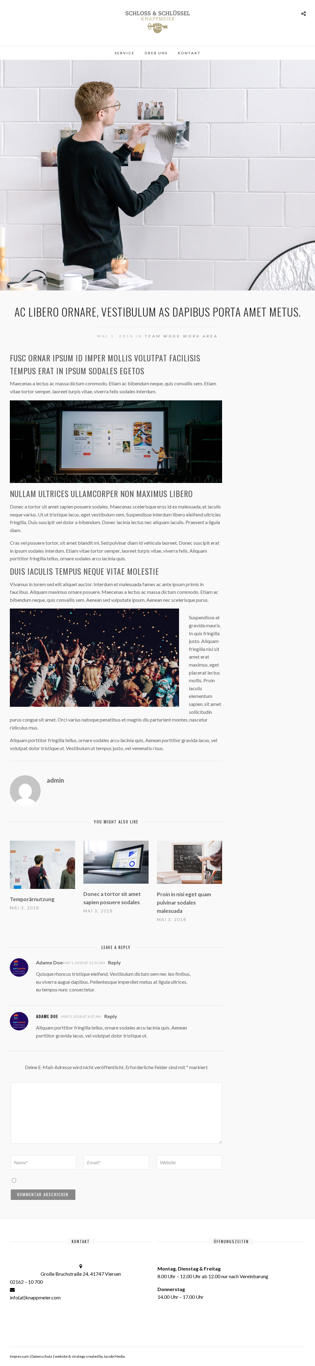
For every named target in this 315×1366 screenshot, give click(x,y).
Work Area (200, 336)
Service (124, 53)
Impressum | (20, 1356)
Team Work (163, 336)
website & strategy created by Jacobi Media (90, 1356)
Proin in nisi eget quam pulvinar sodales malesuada (184, 902)
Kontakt (189, 53)
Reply (114, 962)
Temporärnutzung (32, 899)
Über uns (156, 53)
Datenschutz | (43, 1356)
